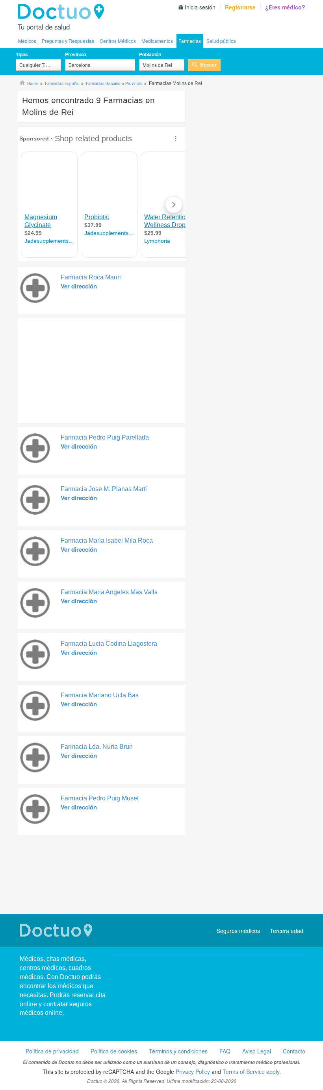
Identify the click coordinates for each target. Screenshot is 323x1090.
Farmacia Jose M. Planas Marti (104, 489)
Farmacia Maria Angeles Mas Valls (109, 592)
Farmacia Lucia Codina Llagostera (109, 643)
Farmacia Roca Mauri (91, 277)
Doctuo (63, 12)
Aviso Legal (256, 1051)
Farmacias (189, 40)
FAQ (224, 1051)
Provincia (75, 54)
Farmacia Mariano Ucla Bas (100, 695)
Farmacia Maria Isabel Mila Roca (107, 540)
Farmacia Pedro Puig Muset (100, 798)
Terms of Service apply (251, 1071)
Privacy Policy (193, 1071)
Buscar (208, 64)
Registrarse (240, 7)
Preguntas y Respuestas (68, 40)
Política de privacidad (52, 1051)
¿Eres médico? (285, 7)
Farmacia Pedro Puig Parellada (105, 437)
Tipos (22, 54)
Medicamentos (157, 40)
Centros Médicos (118, 40)
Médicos (27, 40)
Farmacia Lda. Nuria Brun (97, 746)
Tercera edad (286, 931)
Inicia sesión (200, 7)
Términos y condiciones (178, 1051)
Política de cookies (114, 1051)
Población (150, 54)
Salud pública (221, 40)
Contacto (294, 1051)
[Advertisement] (78, 369)
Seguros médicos (238, 931)
